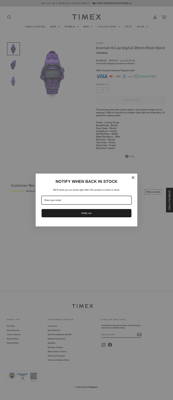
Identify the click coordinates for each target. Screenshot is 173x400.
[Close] (133, 178)
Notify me (86, 213)
